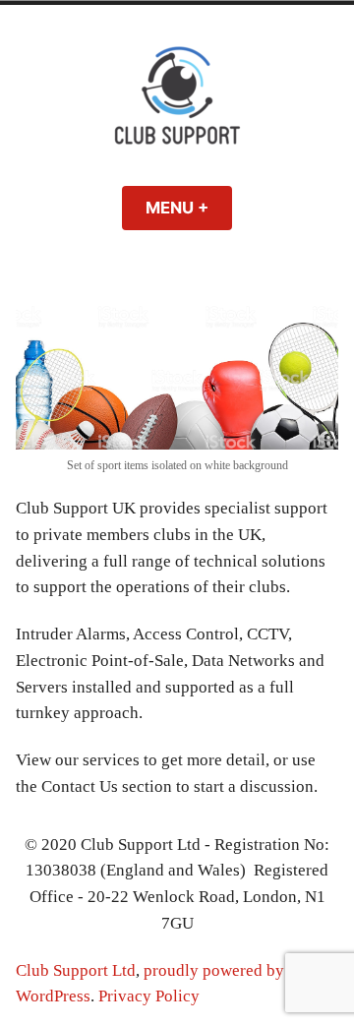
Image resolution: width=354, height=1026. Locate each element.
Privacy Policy (149, 996)
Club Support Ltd (76, 970)
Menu (189, 207)
